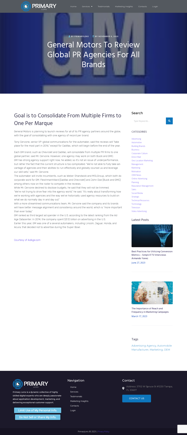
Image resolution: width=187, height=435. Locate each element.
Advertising (136, 139)
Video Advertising (139, 211)
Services (86, 6)
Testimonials (104, 6)
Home (73, 6)
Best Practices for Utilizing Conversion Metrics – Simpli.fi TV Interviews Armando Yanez (152, 255)
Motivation (136, 171)
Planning (135, 182)
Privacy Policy (103, 431)
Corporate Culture (140, 153)
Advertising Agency (144, 345)
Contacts (142, 6)
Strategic (135, 196)
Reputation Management (142, 186)
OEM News (136, 175)
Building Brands (138, 146)
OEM (167, 349)
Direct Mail (136, 157)
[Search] (169, 120)
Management (137, 164)
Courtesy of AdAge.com (27, 240)
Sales (134, 189)
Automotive (137, 142)
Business (135, 149)
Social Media (137, 193)
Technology (136, 204)
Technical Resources (140, 200)
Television (136, 207)
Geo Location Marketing (142, 160)
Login (155, 6)
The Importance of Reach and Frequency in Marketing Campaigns (150, 310)
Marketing (136, 167)
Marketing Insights (124, 6)
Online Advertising (139, 178)
